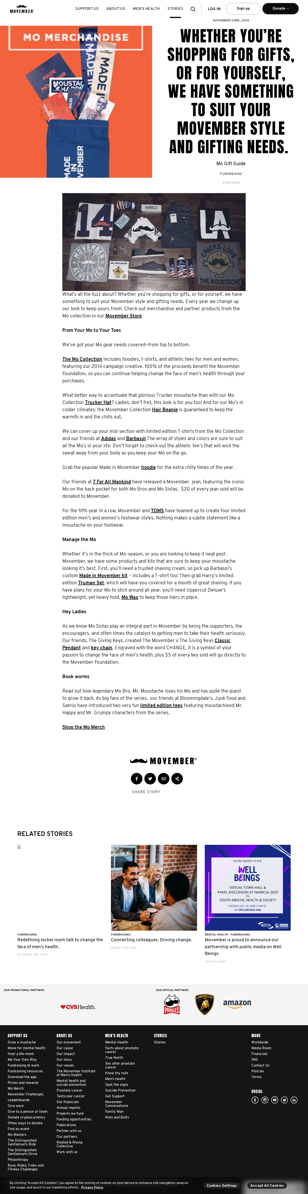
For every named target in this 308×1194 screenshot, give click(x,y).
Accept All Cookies (267, 1186)
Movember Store (123, 316)
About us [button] (115, 9)
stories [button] (175, 9)
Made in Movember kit (103, 576)
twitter (284, 1100)
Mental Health (217, 934)
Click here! (265, 1100)
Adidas (108, 438)
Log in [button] (214, 9)
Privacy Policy (92, 1187)
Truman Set (91, 583)
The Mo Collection (82, 359)
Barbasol (136, 438)
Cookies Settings (222, 1186)
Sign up (243, 9)
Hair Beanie (165, 410)
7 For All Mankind (112, 482)
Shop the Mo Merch (83, 727)
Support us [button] (87, 9)
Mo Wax (130, 597)
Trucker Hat (98, 402)
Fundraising (231, 174)
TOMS (157, 511)
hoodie (148, 467)
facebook (255, 1100)
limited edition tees (161, 705)
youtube (274, 1100)
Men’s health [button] (146, 9)
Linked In (294, 1100)
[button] (194, 9)
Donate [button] (275, 10)
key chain (101, 648)
